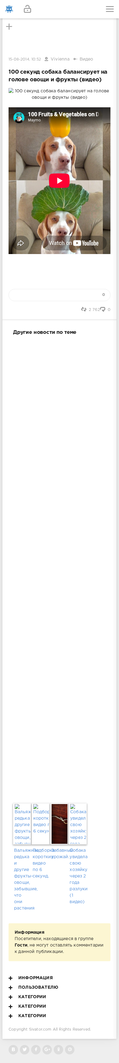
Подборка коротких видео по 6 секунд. (41, 863)
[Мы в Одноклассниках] (58, 1049)
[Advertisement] (59, 568)
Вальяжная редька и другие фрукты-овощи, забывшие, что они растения (22, 879)
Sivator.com (40, 1029)
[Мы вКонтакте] (13, 1049)
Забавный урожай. (59, 854)
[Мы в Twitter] (24, 1049)
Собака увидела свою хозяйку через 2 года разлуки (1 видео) (78, 876)
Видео (86, 59)
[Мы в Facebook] (36, 1049)
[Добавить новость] (59, 9)
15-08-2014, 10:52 (25, 59)
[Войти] (27, 9)
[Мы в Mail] (69, 1049)
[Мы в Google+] (47, 1049)
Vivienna (60, 59)
